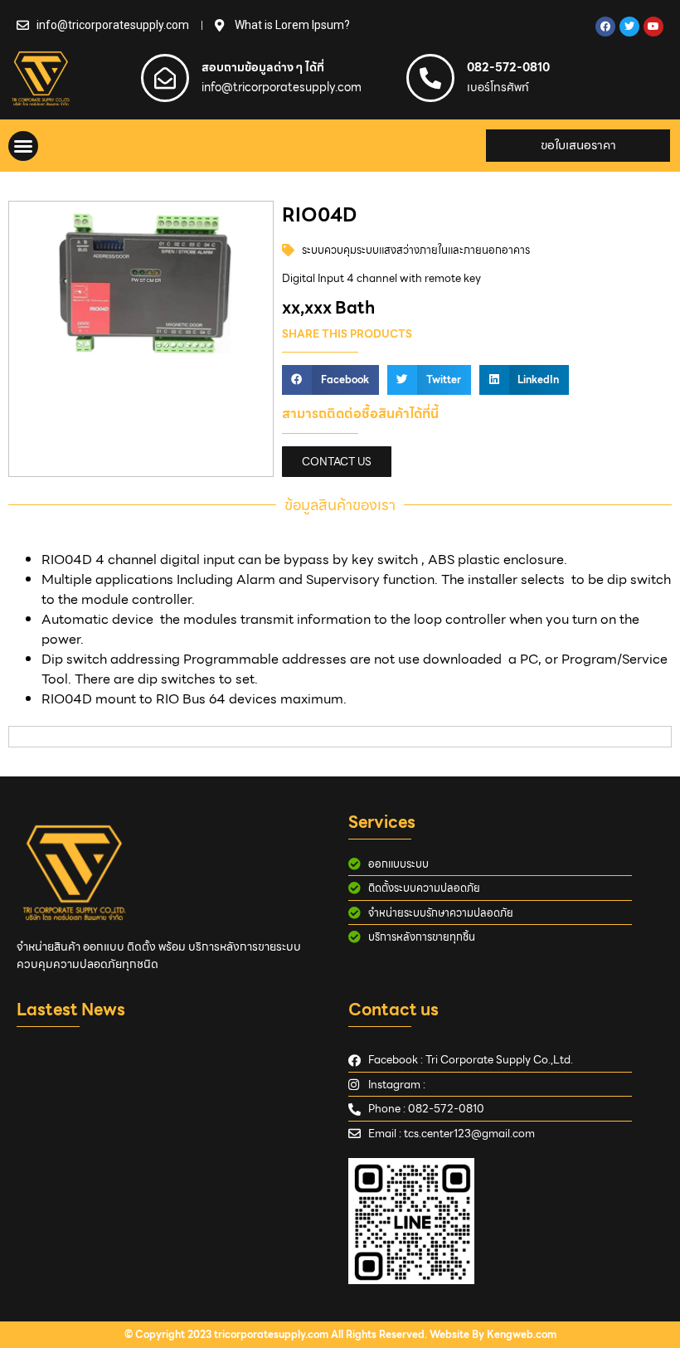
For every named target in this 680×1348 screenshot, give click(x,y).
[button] (23, 146)
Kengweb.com (521, 1334)
